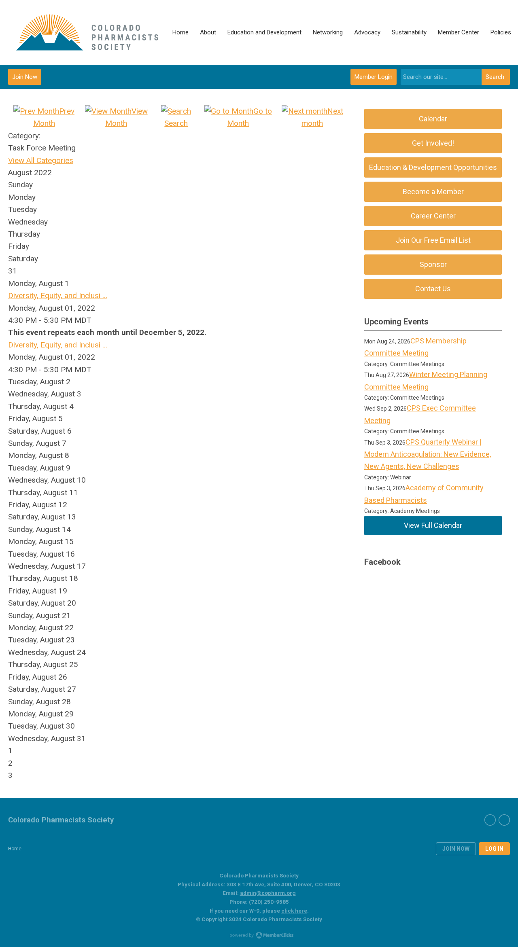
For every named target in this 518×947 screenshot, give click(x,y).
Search (495, 77)
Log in (494, 848)
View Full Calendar (433, 525)
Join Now (24, 77)
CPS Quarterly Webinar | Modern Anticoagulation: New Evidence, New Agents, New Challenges (427, 454)
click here (294, 910)
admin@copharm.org (268, 893)
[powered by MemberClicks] (259, 936)
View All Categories (40, 160)
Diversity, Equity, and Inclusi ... (57, 295)
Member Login (374, 77)
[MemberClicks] (87, 32)
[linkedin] (504, 820)
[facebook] (490, 820)
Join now (455, 848)
